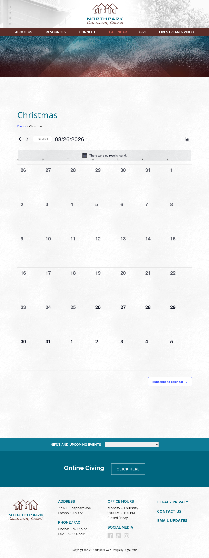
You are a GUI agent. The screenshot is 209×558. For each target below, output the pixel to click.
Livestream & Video (176, 32)
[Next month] (27, 139)
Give (143, 32)
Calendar (118, 32)
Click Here (128, 469)
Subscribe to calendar (167, 382)
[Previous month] (19, 139)
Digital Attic (130, 550)
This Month (42, 139)
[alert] (104, 155)
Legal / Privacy (172, 501)
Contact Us (169, 511)
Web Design (113, 550)
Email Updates (172, 520)
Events (21, 126)
